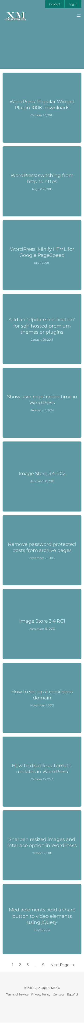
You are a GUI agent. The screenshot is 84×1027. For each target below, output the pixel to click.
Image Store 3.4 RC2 (42, 473)
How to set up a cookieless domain (42, 695)
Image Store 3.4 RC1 (42, 621)
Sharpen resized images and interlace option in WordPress (42, 842)
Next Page (62, 965)
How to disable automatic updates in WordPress (42, 768)
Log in (73, 4)
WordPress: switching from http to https (42, 178)
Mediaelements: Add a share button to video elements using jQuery (42, 916)
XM (15, 15)
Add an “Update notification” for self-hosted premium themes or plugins (42, 326)
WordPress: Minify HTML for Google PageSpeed (42, 252)
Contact (54, 4)
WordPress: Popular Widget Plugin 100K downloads (42, 104)
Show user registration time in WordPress (42, 400)
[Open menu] (78, 15)
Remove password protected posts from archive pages (42, 547)
